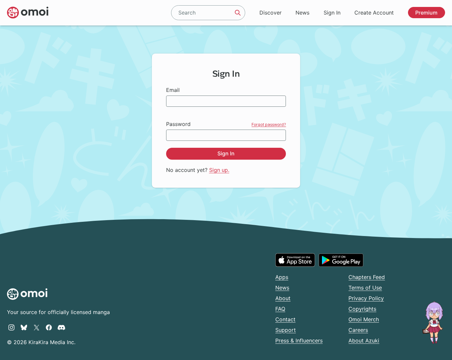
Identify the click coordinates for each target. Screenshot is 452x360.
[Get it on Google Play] (341, 260)
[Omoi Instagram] (11, 327)
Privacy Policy (366, 298)
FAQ (280, 308)
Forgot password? (268, 124)
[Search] (238, 13)
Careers (358, 330)
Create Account (374, 12)
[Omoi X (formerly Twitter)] (36, 327)
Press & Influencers (299, 340)
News (302, 12)
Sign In (332, 12)
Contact (285, 319)
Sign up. (219, 170)
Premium (426, 12)
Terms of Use (365, 287)
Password (178, 124)
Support (285, 330)
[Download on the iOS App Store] (295, 259)
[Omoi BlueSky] (24, 327)
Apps (281, 277)
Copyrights (362, 308)
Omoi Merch (363, 319)
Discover (270, 12)
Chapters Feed (366, 277)
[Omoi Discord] (61, 327)
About (283, 298)
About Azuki (363, 340)
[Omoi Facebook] (48, 327)
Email (173, 90)
